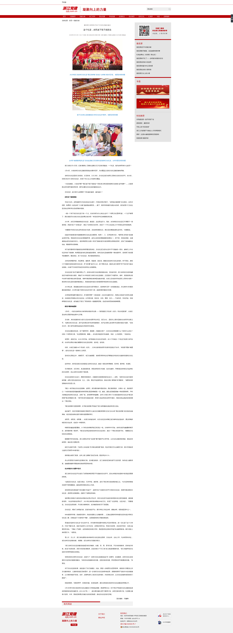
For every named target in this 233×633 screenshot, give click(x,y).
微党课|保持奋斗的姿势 (144, 62)
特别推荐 (141, 116)
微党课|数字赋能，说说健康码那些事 (148, 51)
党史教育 (132, 16)
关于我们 (101, 614)
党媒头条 (82, 16)
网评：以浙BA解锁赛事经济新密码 (148, 134)
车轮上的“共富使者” (143, 127)
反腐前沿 (122, 16)
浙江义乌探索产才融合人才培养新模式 (149, 130)
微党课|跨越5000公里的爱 (145, 66)
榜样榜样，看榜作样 (143, 123)
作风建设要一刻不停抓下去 (145, 119)
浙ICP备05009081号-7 (128, 624)
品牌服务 (166, 16)
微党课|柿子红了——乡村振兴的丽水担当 (150, 58)
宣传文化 (141, 16)
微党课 (140, 43)
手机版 (64, 2)
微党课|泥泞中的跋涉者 (144, 47)
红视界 (150, 16)
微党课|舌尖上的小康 (143, 73)
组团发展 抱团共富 (143, 138)
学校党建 (112, 16)
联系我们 (123, 613)
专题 (158, 16)
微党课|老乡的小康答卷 (144, 69)
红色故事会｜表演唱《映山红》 (147, 54)
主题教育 (73, 16)
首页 (64, 16)
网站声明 (101, 618)
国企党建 (102, 16)
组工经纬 (92, 16)
